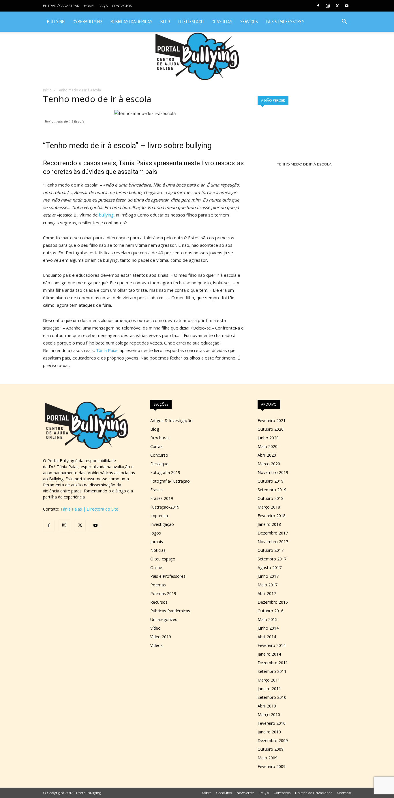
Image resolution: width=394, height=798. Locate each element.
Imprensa (159, 515)
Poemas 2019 (163, 593)
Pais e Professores (167, 576)
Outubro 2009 (271, 749)
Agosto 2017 (270, 567)
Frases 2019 (161, 498)
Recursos (159, 602)
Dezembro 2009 (273, 740)
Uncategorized (163, 619)
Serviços (249, 22)
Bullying (56, 22)
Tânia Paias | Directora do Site (89, 509)
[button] (344, 22)
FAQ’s (103, 6)
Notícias (158, 550)
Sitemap (344, 793)
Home (89, 6)
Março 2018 (269, 507)
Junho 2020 (268, 438)
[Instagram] (327, 6)
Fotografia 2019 (165, 472)
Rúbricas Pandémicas (131, 22)
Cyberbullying (87, 22)
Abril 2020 (267, 455)
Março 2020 (269, 463)
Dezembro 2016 (273, 602)
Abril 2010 (267, 706)
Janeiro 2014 (269, 654)
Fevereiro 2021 (272, 420)
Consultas (222, 22)
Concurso (159, 455)
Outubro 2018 (271, 498)
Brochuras (160, 438)
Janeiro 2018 (269, 524)
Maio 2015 (267, 619)
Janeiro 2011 (269, 688)
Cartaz (156, 446)
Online (156, 567)
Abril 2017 (267, 593)
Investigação (162, 524)
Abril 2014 (267, 636)
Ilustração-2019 (164, 507)
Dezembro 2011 (273, 662)
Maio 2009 (267, 758)
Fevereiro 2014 (272, 645)
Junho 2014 (268, 628)
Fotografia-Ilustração (170, 481)
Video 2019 (160, 636)
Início (47, 90)
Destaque (159, 463)
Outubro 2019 (271, 481)
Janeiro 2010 (269, 732)
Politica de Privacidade (313, 793)
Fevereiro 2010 (272, 723)
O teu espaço (191, 22)
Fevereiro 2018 (272, 515)
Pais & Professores (285, 22)
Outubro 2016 (271, 610)
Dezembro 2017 (273, 533)
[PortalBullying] (197, 56)
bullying (106, 215)
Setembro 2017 (272, 559)
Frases (156, 489)
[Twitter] (337, 6)
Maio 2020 (267, 446)
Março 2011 (269, 680)
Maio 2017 (267, 585)
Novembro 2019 (273, 472)
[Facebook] (318, 6)
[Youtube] (346, 6)
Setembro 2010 (272, 697)
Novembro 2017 (273, 541)
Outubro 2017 (271, 550)
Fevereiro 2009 (272, 766)
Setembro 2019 (272, 489)
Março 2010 (269, 714)
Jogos (155, 533)
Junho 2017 (268, 576)
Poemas (158, 585)
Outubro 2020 (271, 429)
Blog (165, 22)
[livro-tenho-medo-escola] (304, 164)
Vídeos (156, 645)
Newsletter (245, 793)
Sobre (206, 793)
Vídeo (155, 628)
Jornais (156, 541)
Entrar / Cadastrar (61, 6)
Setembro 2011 (272, 671)
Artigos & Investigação (171, 420)
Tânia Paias (135, 163)
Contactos (122, 6)
